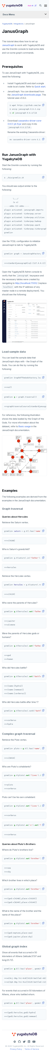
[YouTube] (34, 1042)
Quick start (39, 86)
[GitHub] (19, 1042)
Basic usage (25, 426)
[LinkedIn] (29, 1042)
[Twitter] (24, 1042)
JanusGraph (8, 45)
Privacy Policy (16, 1049)
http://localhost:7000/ (26, 283)
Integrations (18, 24)
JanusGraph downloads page (26, 94)
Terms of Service (31, 1049)
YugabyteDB (7, 24)
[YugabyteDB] (12, 5)
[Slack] (14, 1042)
